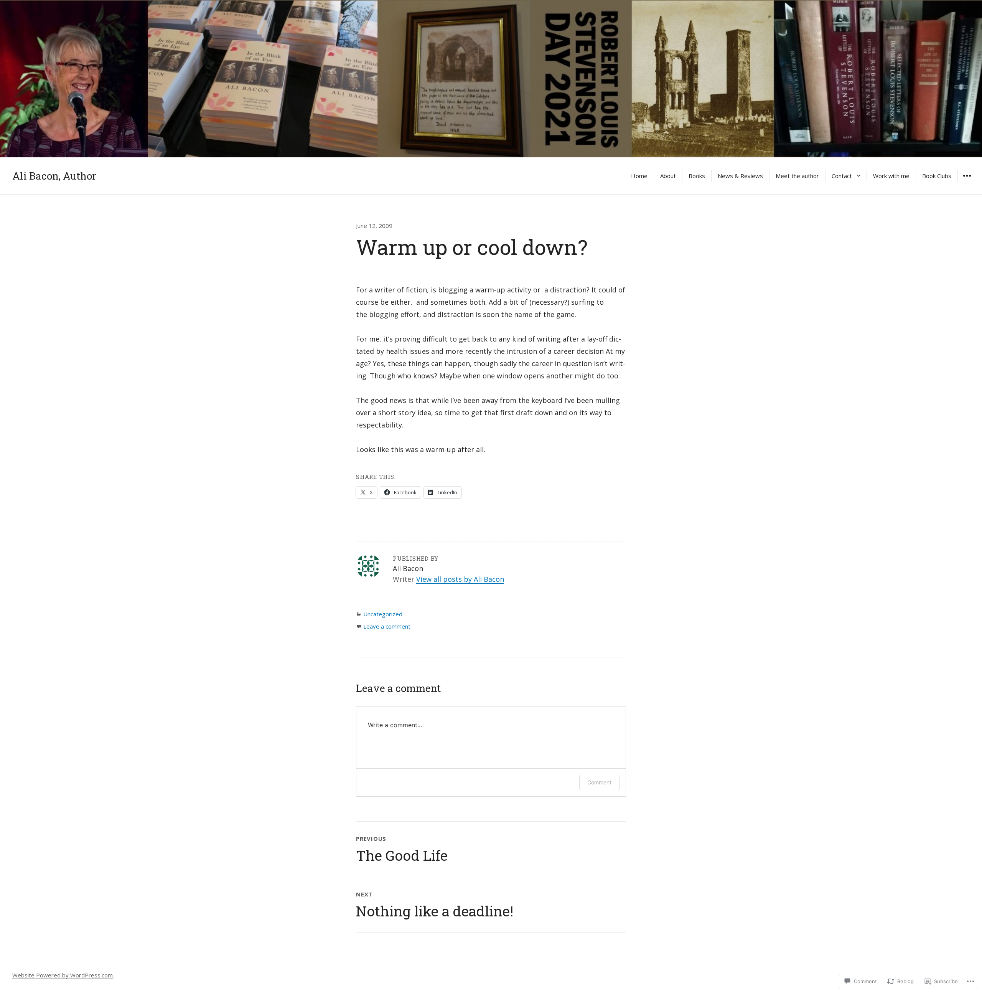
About (668, 176)
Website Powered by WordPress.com (62, 975)
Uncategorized (382, 614)
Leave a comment (386, 626)
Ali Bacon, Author (54, 175)
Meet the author (797, 176)
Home (639, 176)
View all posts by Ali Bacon (460, 579)
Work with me (891, 176)
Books (697, 176)
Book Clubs (936, 176)
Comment (599, 782)
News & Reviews (740, 176)
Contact (842, 176)
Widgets (967, 181)
